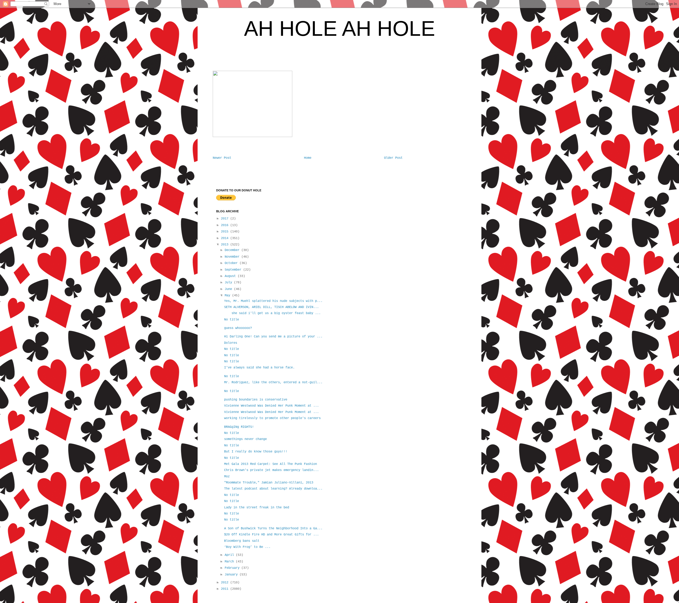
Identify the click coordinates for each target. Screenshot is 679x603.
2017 (225, 219)
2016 (225, 225)
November (233, 257)
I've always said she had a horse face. (259, 367)
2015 (225, 232)
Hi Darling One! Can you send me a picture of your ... (273, 336)
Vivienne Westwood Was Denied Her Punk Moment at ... (271, 406)
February (233, 568)
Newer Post (222, 158)
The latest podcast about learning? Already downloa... (273, 489)
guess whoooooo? (238, 328)
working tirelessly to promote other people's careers (272, 418)
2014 (225, 238)
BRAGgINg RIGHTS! (239, 427)
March (230, 562)
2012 (225, 582)
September (234, 270)
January (232, 574)
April (230, 555)
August (231, 276)
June (229, 289)
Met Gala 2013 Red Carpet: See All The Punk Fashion (270, 464)
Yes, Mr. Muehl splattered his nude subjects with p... (273, 301)
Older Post (393, 158)
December (233, 250)
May (228, 295)
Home (307, 158)
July (229, 282)
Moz (227, 476)
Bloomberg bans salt (241, 541)
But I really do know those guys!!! (256, 452)
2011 (225, 589)
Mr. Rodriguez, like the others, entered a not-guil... (273, 382)
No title (231, 320)
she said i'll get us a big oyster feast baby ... (272, 313)
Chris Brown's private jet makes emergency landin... (271, 470)
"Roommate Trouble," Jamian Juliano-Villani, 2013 (268, 483)
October (232, 263)
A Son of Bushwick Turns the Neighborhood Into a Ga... (273, 528)
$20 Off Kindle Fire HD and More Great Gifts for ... (271, 534)
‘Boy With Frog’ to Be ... (247, 547)
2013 (225, 245)
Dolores (231, 343)
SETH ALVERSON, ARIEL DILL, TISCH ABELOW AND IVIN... (271, 307)
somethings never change (245, 439)
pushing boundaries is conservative (255, 400)
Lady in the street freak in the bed (256, 507)
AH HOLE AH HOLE (339, 28)
